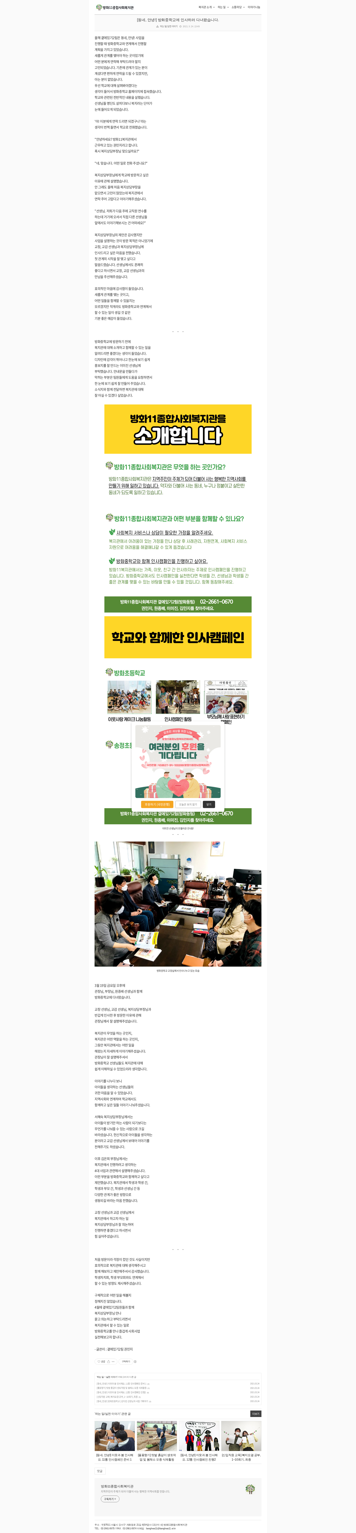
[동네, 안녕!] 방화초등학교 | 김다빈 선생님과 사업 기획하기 (122, 1401)
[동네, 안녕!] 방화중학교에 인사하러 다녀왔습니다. (178, 20)
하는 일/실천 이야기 (169, 26)
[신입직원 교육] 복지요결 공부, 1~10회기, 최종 (117, 1396)
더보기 (255, 1414)
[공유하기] (108, 1361)
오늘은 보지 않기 (188, 804)
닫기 (209, 804)
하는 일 (222, 7)
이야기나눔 (254, 7)
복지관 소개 (205, 7)
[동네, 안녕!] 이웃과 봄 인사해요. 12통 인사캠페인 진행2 (121, 1392)
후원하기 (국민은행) (157, 804)
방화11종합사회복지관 (117, 1486)
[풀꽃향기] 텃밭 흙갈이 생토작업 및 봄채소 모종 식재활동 (121, 1388)
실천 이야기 (111, 1377)
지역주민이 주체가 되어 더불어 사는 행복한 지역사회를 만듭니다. (135, 1491)
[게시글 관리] (113, 1361)
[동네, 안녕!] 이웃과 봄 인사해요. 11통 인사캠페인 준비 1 (121, 1383)
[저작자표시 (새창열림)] (135, 1361)
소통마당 (237, 7)
